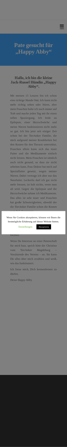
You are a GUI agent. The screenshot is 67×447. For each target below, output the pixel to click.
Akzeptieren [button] (43, 227)
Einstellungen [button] (25, 226)
